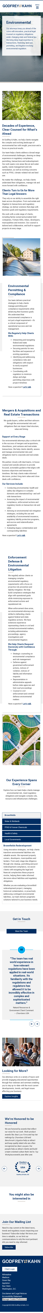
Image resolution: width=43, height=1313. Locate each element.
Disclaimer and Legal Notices (14, 1293)
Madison (5, 1277)
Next (37, 1023)
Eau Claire (6, 1286)
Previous (31, 1023)
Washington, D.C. (9, 1289)
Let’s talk (27, 387)
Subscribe (9, 1247)
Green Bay (6, 1280)
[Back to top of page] (38, 1307)
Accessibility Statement (12, 1296)
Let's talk (21, 535)
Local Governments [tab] (13, 839)
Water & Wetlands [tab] (12, 821)
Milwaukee (6, 1274)
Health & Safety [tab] (11, 833)
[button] (37, 6)
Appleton (6, 1283)
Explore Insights (11, 1096)
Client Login (10, 1269)
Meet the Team (21, 931)
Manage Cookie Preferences (14, 1299)
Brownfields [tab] (10, 815)
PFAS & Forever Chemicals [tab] (16, 827)
